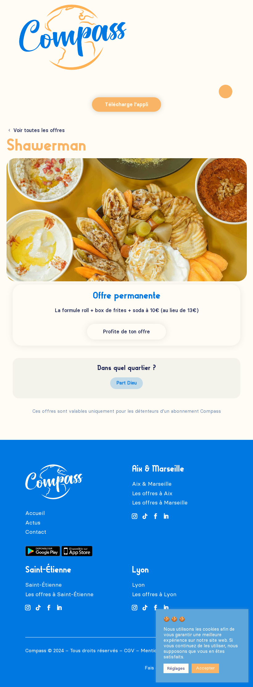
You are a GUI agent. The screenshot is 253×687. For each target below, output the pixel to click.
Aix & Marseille (152, 483)
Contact (35, 531)
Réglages (176, 668)
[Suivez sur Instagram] (134, 516)
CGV (129, 650)
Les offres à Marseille (160, 502)
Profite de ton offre (126, 332)
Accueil (35, 513)
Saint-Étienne (43, 584)
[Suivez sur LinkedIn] (166, 516)
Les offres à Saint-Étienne (59, 594)
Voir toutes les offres (39, 130)
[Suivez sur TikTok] (145, 516)
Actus (32, 522)
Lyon (138, 584)
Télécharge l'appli (126, 104)
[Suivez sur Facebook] (155, 516)
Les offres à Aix (152, 493)
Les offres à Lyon (154, 594)
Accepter (205, 668)
